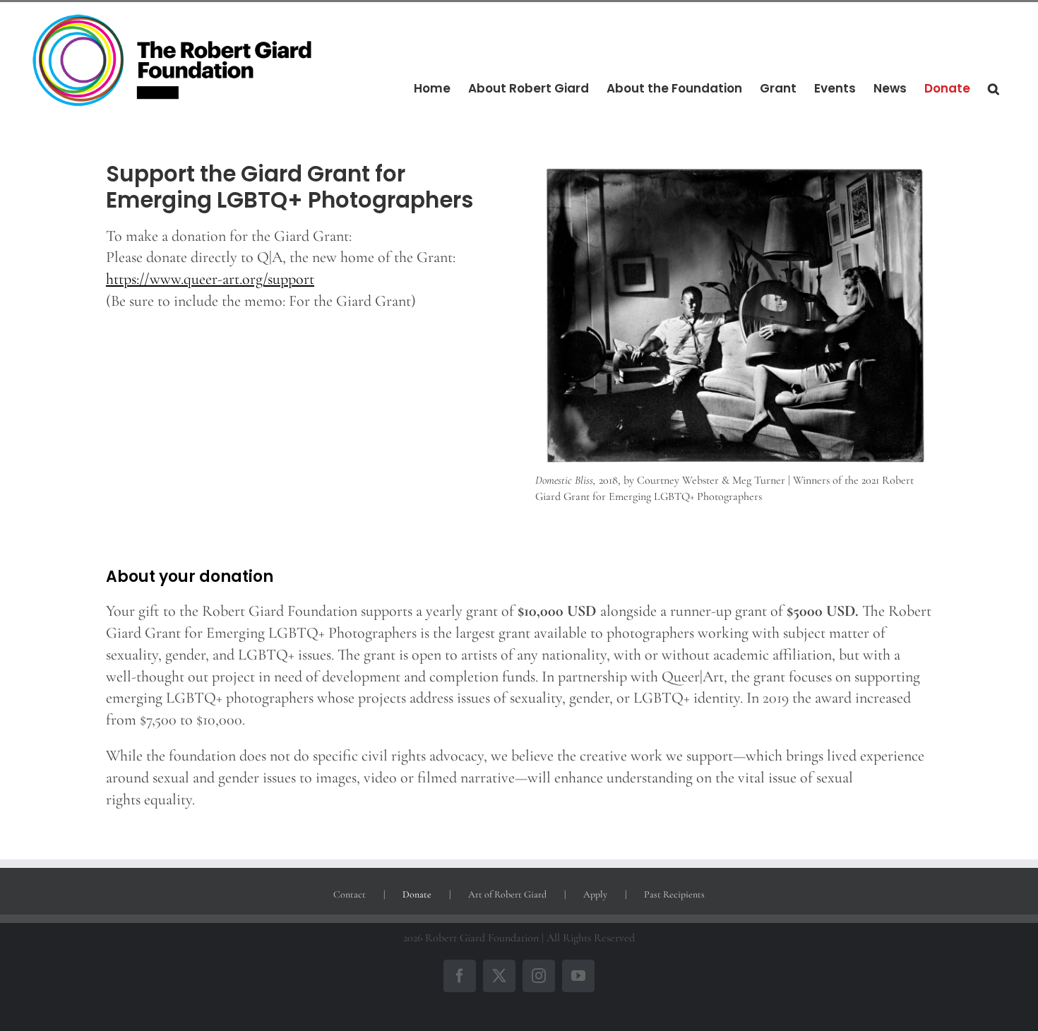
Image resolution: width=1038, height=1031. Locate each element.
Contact (349, 894)
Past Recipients (674, 894)
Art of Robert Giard (507, 894)
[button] (993, 89)
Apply (595, 894)
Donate (416, 894)
